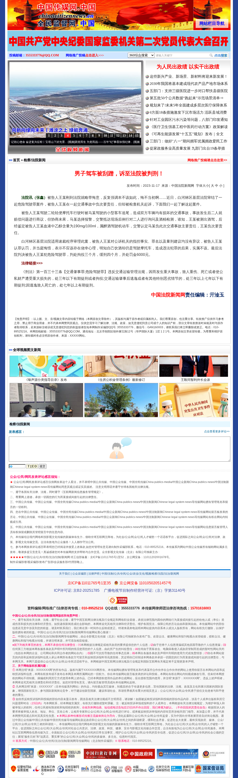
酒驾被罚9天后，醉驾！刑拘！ (46, 414)
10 (105, 135)
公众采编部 (79, 573)
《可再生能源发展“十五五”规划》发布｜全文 (187, 134)
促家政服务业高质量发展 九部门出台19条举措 (187, 148)
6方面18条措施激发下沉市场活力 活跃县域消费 (188, 112)
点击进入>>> (94, 55)
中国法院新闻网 (182, 185)
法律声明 (93, 573)
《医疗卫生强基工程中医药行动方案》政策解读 (189, 127)
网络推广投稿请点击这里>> (207, 160)
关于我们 (64, 573)
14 (130, 135)
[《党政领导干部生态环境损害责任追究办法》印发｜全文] (119, 46)
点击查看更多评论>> (217, 431)
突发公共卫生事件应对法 (195, 414)
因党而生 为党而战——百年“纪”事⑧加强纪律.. (78, 142)
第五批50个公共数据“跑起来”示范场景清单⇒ (187, 98)
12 (117, 135)
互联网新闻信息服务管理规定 (81, 492)
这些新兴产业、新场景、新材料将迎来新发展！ (189, 76)
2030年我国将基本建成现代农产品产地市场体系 (189, 84)
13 (124, 135)
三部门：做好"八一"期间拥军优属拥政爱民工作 (188, 141)
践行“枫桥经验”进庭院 (120, 414)
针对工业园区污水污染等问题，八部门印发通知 (189, 120)
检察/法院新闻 (35, 160)
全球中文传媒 (45, 13)
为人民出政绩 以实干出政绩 (188, 67)
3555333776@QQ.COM (42, 55)
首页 (16, 160)
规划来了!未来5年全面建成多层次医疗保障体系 (188, 105)
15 (136, 135)
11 (111, 135)
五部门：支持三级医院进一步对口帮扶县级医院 (189, 91)
